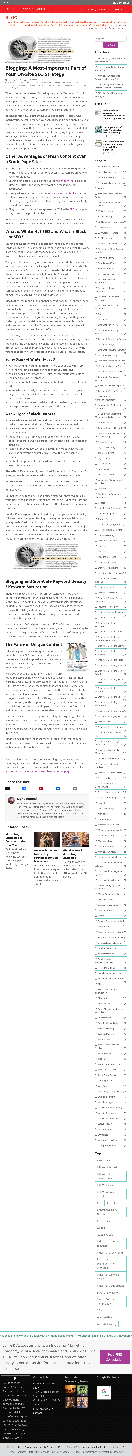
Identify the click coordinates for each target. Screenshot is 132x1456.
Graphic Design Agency (109, 524)
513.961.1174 (13, 771)
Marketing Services (95, 9)
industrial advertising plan (110, 573)
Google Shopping (106, 513)
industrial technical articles (110, 758)
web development (106, 1096)
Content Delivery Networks (110, 428)
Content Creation (106, 422)
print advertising (106, 910)
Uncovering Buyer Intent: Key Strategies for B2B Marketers (46, 855)
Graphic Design (48, 82)
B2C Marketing (105, 238)
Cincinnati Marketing (107, 355)
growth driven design (108, 540)
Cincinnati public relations (110, 371)
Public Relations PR (107, 948)
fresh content (65, 180)
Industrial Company (107, 592)
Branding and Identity (108, 263)
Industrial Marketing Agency (111, 631)
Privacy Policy (89, 1452)
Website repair (105, 1123)
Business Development (108, 274)
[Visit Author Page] (11, 800)
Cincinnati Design (106, 344)
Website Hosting (107, 1324)
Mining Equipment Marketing (112, 894)
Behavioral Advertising (108, 243)
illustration (103, 551)
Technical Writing (106, 1034)
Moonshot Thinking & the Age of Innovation (104, 1336)
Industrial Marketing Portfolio (32, 1452)
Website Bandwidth (108, 1317)
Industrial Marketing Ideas (110, 659)
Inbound (14, 402)
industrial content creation (107, 1243)
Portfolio (82, 9)
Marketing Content (62, 85)
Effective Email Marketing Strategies (72, 853)
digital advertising (106, 447)
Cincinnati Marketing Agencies (112, 360)
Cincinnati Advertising (108, 324)
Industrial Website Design (110, 772)
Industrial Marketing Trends (111, 710)
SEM (100, 984)
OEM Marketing (105, 899)
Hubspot (102, 546)
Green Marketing (106, 535)
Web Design (21, 88)
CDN (100, 314)
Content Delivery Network (107, 1212)
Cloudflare (113, 1203)
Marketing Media (106, 846)
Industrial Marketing (107, 617)
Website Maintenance (108, 1118)
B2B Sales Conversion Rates (111, 221)
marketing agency (106, 819)
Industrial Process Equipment (112, 727)
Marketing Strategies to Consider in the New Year (15, 839)
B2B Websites (104, 227)
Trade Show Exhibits (107, 1075)
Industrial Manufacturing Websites (106, 1263)
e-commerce (104, 463)
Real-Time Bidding (106, 967)
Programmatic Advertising (110, 932)
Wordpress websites (107, 1145)
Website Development (108, 1113)
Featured (102, 488)
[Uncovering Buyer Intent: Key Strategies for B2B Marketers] (47, 839)
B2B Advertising (105, 211)
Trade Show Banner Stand (110, 1064)
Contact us (123, 3)
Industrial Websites (108, 1292)
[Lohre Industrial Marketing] (15, 1378)
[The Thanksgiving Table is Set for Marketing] (70, 1390)
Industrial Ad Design (63, 82)
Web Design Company (108, 1091)
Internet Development (29, 85)
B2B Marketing (105, 216)
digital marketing (106, 452)
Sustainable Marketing (108, 1023)
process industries (106, 926)
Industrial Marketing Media (111, 665)
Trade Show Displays (107, 1069)
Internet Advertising (107, 778)
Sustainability (104, 1017)
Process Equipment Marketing (112, 921)
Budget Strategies (106, 268)
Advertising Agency (107, 172)
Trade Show (103, 1058)
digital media (104, 458)
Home (11, 1452)
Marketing (103, 813)
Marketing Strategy (107, 851)
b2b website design (108, 1167)
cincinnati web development (111, 385)
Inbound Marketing (107, 556)
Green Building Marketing (110, 529)
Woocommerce (105, 1129)
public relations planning (109, 942)
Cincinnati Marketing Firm (110, 366)
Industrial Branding (107, 587)
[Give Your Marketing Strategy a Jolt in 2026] (82, 1390)
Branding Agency (106, 257)
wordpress (103, 1134)
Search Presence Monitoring (111, 978)
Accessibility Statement (111, 1452)
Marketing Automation (108, 824)
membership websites (108, 880)
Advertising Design (33, 82)
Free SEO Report (106, 1221)
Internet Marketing (46, 85)
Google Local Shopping (109, 508)
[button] (7, 788)
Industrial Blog (113, 9)
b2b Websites (105, 1185)
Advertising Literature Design (112, 182)
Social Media (104, 1003)
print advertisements (108, 905)
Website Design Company (110, 1107)
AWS (99, 1160)
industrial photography (109, 716)
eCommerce (103, 469)
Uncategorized (105, 1080)
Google (101, 502)
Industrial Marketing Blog (65, 1452)
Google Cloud (105, 1234)
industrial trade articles (110, 1285)
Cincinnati (102, 319)
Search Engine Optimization (105, 1301)
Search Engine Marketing (110, 973)
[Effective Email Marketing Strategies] (75, 839)
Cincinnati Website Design (110, 391)
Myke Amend (32, 80)
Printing (102, 915)
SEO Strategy (104, 998)
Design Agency (105, 442)
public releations (106, 953)
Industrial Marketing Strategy (112, 696)
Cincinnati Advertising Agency (112, 339)
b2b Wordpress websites (106, 1194)
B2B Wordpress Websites (109, 232)
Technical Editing (106, 1028)
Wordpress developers (108, 1140)
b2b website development (105, 1176)
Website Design (32, 88)
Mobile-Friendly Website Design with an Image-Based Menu (36, 1336)
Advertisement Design (16, 82)
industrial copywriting (108, 606)
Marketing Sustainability (109, 857)
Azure (110, 1160)
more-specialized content (59, 193)
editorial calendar (106, 474)
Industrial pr (104, 721)
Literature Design (106, 808)
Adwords (102, 188)
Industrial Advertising (108, 567)
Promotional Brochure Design (112, 937)
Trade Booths (104, 1039)
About (123, 9)
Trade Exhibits (104, 1053)
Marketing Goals (105, 841)
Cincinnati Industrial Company (112, 349)
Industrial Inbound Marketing (112, 612)
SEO (72, 209)
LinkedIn (102, 803)
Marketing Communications (111, 830)
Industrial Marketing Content (111, 645)
